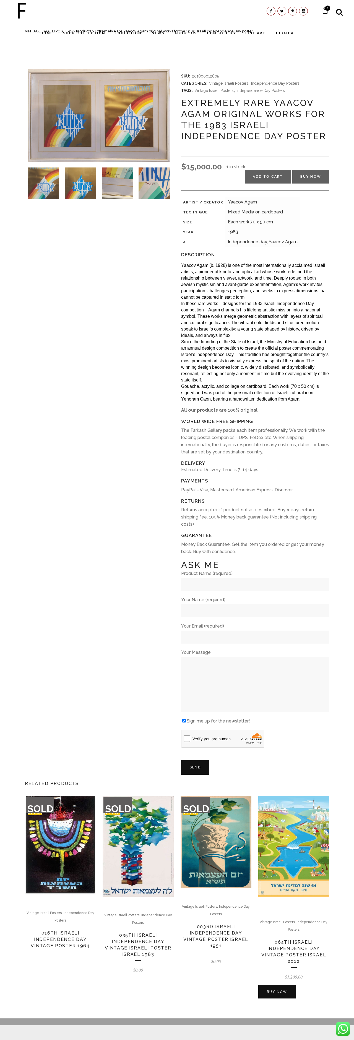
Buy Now (310, 177)
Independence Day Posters (275, 83)
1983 (233, 231)
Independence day (247, 241)
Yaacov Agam (242, 202)
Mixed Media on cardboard (255, 212)
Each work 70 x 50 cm (250, 221)
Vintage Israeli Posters (228, 83)
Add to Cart (268, 177)
